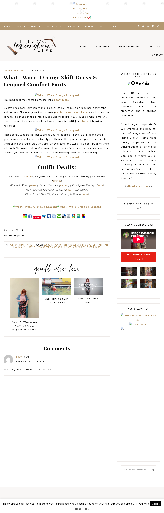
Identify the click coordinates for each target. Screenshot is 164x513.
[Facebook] (139, 22)
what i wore (93, 247)
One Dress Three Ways (88, 300)
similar (27, 176)
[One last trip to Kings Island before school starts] (64, 11)
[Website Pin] (25, 217)
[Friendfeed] (54, 217)
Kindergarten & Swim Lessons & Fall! (56, 300)
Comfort (92, 245)
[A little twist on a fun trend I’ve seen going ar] (100, 11)
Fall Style (29, 247)
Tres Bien (80, 247)
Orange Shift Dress (63, 247)
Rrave (19, 357)
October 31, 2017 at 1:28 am (30, 361)
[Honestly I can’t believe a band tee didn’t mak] (155, 11)
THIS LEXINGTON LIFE (32, 45)
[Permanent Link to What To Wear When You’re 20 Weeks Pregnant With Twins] (24, 317)
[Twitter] (44, 217)
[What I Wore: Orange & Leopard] (57, 95)
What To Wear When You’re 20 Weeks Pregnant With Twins (24, 326)
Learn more (61, 100)
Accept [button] (156, 503)
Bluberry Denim (52, 245)
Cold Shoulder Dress (74, 245)
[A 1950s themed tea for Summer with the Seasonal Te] (118, 11)
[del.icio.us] (64, 217)
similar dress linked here (71, 112)
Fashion (8, 70)
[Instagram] (153, 22)
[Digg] (68, 217)
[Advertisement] (138, 404)
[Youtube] (144, 22)
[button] (129, 273)
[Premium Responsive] (83, 217)
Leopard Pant (44, 247)
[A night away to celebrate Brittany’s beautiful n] (27, 11)
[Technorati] (59, 217)
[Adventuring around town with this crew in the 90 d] (136, 11)
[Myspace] (49, 217)
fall (100, 245)
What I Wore (20, 70)
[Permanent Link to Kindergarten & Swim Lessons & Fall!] (56, 294)
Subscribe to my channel (140, 257)
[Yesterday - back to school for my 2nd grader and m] (46, 11)
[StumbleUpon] (78, 217)
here (85, 121)
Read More (82, 508)
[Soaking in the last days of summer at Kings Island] (82, 11)
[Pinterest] (149, 22)
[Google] (73, 217)
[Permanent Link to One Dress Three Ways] (88, 294)
